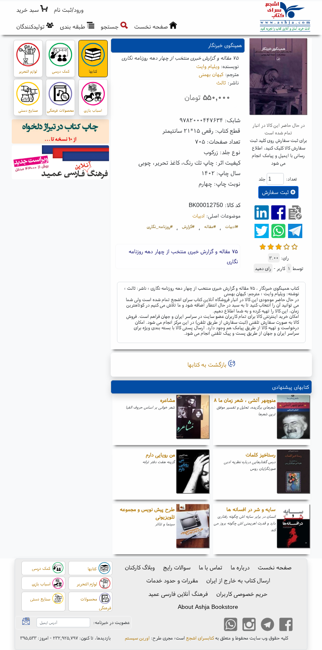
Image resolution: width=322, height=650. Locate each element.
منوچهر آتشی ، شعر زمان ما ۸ (244, 400)
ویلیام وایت (207, 66)
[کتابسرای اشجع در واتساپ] (230, 625)
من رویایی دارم (160, 454)
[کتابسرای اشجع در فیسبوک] (286, 625)
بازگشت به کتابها (207, 364)
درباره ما (240, 567)
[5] (294, 246)
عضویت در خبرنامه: (111, 622)
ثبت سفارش (276, 192)
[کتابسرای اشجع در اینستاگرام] (249, 625)
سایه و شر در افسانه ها (250, 509)
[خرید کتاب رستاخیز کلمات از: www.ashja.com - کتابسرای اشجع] (293, 474)
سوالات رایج (176, 567)
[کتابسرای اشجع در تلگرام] (267, 625)
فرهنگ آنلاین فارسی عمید (178, 594)
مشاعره (167, 400)
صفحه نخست (274, 567)
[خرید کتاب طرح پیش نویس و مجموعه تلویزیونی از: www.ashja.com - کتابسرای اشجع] (193, 529)
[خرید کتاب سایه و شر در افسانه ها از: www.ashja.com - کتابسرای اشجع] (293, 529)
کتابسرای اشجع (200, 637)
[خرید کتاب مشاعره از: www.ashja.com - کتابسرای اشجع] (193, 420)
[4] (286, 246)
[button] (69, 10)
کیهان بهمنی (211, 74)
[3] (278, 246)
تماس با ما (210, 567)
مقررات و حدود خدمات (172, 580)
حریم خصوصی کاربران (241, 594)
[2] (270, 246)
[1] (263, 246)
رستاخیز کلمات (260, 454)
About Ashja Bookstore (208, 607)
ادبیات (198, 215)
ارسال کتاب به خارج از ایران (238, 580)
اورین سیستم (137, 637)
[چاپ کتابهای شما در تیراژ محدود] (60, 132)
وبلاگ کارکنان (140, 567)
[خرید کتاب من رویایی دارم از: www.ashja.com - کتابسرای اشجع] (193, 474)
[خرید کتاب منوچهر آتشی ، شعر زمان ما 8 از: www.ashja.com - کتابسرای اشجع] (293, 420)
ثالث (221, 82)
